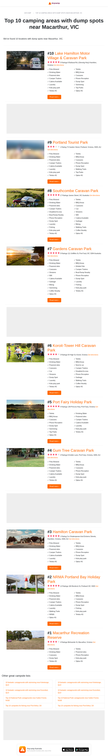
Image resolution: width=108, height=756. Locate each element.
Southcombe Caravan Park (75, 191)
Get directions (59, 65)
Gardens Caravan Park (72, 249)
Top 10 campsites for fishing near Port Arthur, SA (24, 706)
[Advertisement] (54, 119)
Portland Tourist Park (70, 142)
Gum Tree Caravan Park (73, 450)
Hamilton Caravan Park (72, 532)
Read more (54, 97)
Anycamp (27, 13)
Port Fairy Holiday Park (72, 402)
